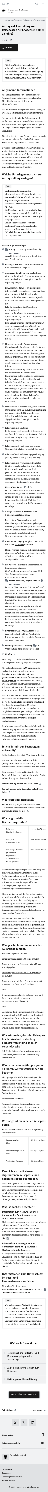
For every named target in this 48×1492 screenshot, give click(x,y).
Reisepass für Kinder (11, 1098)
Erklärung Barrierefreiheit (12, 1477)
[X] (16, 1422)
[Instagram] (33, 1422)
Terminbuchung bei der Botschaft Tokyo (20, 783)
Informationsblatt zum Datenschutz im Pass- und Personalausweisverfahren (22, 1291)
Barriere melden (8, 1480)
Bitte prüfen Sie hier (14, 487)
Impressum (6, 1473)
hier (4, 1266)
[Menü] (43, 4)
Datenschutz (7, 1469)
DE (3, 3)
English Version (33, 580)
